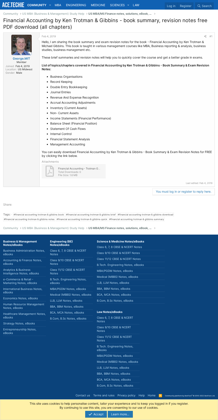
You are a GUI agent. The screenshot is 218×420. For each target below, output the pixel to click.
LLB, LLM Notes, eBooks (66, 300)
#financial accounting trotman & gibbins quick (82, 219)
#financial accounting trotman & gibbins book (39, 214)
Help (142, 395)
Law (136, 5)
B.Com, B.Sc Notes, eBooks (68, 318)
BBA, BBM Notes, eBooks (66, 306)
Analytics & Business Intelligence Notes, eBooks (21, 271)
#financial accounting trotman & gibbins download (145, 214)
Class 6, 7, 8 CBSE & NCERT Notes (119, 247)
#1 (210, 36)
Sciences (117, 5)
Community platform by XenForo (190, 395)
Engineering (76, 5)
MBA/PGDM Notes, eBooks (68, 289)
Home (152, 395)
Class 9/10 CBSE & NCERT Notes (118, 253)
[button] (50, 5)
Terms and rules (104, 395)
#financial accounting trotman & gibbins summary (136, 219)
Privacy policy (126, 395)
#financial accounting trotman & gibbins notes (29, 219)
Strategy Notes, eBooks (19, 323)
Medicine (98, 5)
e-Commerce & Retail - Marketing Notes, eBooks (20, 281)
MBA (58, 5)
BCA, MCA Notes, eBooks (67, 312)
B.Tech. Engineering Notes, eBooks (120, 265)
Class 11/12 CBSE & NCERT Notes (119, 259)
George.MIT (21, 58)
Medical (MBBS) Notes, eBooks (70, 294)
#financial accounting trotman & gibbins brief (91, 214)
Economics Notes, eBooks (20, 298)
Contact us (83, 395)
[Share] (205, 36)
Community (36, 5)
